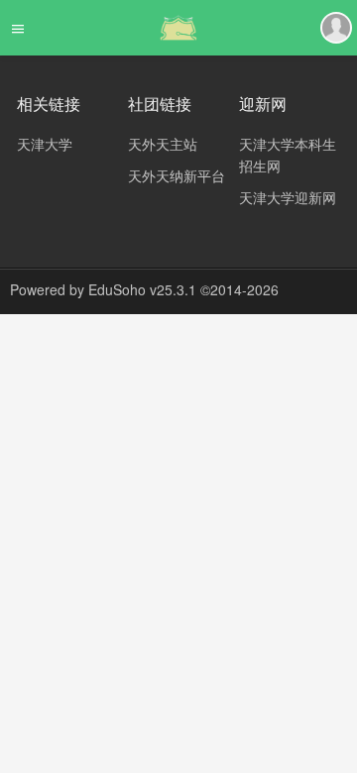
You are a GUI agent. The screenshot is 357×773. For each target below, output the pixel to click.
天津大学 (44, 144)
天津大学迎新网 (287, 197)
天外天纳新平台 (176, 175)
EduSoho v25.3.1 (142, 289)
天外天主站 (162, 144)
